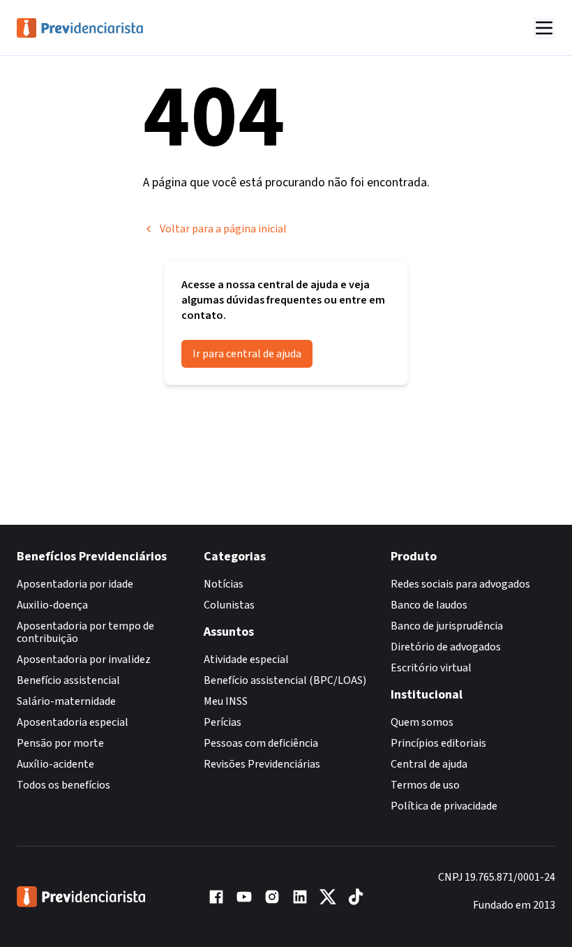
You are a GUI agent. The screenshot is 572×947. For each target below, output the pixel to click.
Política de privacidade (444, 806)
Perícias (222, 722)
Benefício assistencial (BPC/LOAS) (285, 680)
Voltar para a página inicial (223, 229)
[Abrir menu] (544, 28)
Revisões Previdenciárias (262, 764)
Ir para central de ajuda (247, 353)
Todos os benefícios (63, 785)
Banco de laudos (429, 605)
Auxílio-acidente (55, 764)
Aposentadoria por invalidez (84, 659)
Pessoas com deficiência (261, 743)
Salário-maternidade (66, 701)
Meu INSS (226, 701)
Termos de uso (425, 785)
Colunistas (229, 605)
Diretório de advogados (446, 647)
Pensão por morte (60, 743)
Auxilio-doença (52, 605)
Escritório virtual (431, 668)
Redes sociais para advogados (460, 584)
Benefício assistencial (68, 680)
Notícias (223, 584)
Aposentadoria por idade (75, 584)
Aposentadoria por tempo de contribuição (85, 632)
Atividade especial (246, 659)
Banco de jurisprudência (447, 626)
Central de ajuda (429, 764)
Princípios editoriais (438, 743)
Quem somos (422, 722)
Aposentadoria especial (72, 722)
